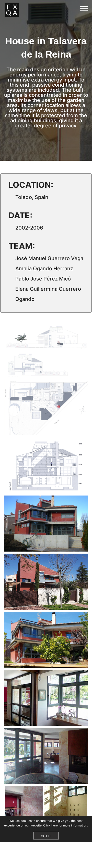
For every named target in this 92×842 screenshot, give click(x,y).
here (54, 825)
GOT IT (46, 836)
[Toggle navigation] (84, 8)
